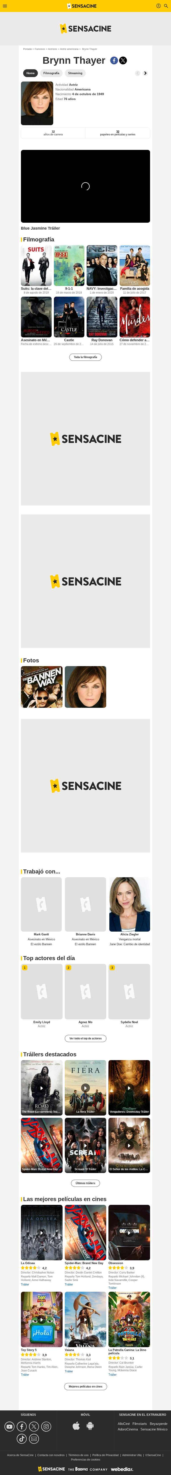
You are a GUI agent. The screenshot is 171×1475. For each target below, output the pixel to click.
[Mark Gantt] (41, 904)
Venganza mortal (129, 939)
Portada (27, 49)
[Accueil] (81, 6)
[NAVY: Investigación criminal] (102, 265)
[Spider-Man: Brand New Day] (85, 1232)
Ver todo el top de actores (85, 1038)
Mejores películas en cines (85, 1386)
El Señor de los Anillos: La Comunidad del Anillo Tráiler (130, 1169)
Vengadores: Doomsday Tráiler (129, 1111)
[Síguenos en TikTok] (22, 1439)
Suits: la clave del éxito (36, 288)
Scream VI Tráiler (85, 1169)
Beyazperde (158, 1424)
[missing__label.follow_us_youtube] (10, 1427)
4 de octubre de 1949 (88, 94)
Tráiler (25, 1284)
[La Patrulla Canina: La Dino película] (129, 1319)
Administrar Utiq (132, 1455)
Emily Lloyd (41, 1022)
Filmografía (38, 239)
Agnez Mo (85, 1022)
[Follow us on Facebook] (22, 1427)
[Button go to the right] (145, 73)
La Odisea (28, 1263)
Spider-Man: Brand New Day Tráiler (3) (42, 1169)
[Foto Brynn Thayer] (42, 687)
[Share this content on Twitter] (123, 60)
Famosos (40, 49)
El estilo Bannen (41, 944)
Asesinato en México (36, 340)
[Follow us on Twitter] (34, 1427)
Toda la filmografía (85, 357)
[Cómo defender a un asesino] (135, 317)
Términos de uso (78, 1455)
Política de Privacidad (105, 1455)
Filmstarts (139, 1424)
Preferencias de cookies (85, 1459)
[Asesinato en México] (36, 317)
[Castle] (69, 317)
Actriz (73, 84)
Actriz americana (69, 49)
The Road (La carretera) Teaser (42, 1111)
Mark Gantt (41, 934)
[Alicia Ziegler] (129, 904)
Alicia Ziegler (129, 934)
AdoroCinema (128, 1429)
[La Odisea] (42, 1232)
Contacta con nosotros (51, 1455)
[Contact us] (34, 1439)
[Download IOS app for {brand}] (78, 1425)
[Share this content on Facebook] (114, 60)
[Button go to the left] (137, 73)
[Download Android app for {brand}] (92, 1425)
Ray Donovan (102, 340)
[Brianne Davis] (85, 904)
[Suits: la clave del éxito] (36, 265)
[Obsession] (129, 1232)
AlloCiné (124, 1424)
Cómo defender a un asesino (135, 340)
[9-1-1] (69, 265)
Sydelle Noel (129, 1022)
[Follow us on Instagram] (47, 1427)
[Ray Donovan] (102, 317)
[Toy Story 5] (42, 1319)
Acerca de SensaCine (20, 1455)
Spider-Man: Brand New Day (84, 1263)
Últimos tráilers (85, 1183)
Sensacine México (153, 1429)
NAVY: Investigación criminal (102, 288)
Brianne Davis (85, 934)
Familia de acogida (134, 288)
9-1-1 (69, 288)
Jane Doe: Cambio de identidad (130, 944)
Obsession (115, 1263)
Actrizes (52, 49)
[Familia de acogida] (135, 265)
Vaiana (69, 1350)
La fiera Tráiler (85, 1111)
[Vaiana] (85, 1319)
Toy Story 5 (29, 1350)
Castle (69, 340)
